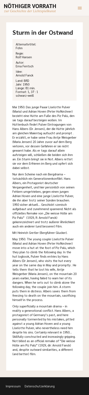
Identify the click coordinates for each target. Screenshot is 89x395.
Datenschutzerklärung (40, 386)
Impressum (13, 386)
